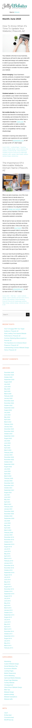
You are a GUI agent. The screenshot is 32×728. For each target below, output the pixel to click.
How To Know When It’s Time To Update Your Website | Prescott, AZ (14, 28)
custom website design (8, 149)
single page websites (21, 301)
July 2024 (7, 412)
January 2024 (8, 427)
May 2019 (7, 554)
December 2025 (9, 372)
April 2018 (7, 584)
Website (17, 12)
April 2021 (7, 502)
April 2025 (7, 391)
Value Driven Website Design (13, 687)
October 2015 (8, 612)
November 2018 (9, 568)
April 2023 (7, 448)
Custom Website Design (11, 664)
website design (6, 156)
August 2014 (8, 638)
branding (23, 147)
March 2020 (7, 530)
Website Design (9, 692)
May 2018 (7, 582)
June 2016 (7, 601)
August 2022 (8, 467)
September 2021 (9, 490)
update (14, 154)
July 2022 (7, 469)
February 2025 (8, 396)
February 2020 (8, 532)
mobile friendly (12, 150)
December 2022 (9, 457)
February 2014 (8, 648)
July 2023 (7, 441)
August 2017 (8, 587)
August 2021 (8, 492)
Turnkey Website (9, 683)
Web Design (19, 154)
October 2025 (8, 377)
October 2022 (8, 462)
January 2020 (8, 535)
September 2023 (9, 436)
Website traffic (8, 699)
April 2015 (7, 627)
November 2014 (9, 631)
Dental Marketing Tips (10, 666)
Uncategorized (8, 685)
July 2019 (7, 549)
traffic (9, 154)
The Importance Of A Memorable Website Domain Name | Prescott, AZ (15, 167)
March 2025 (7, 394)
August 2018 (8, 575)
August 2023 (8, 438)
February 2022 (8, 478)
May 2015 (7, 624)
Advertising (7, 661)
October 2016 (8, 591)
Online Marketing (21, 150)
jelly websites (11, 299)
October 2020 (8, 516)
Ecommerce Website (10, 668)
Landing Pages (15, 147)
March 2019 (7, 558)
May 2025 (7, 389)
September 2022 (9, 464)
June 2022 (7, 471)
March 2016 (7, 608)
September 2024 (9, 408)
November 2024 (9, 403)
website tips (14, 156)
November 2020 (9, 514)
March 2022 (7, 476)
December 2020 (9, 511)
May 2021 (7, 499)
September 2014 (9, 636)
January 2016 (8, 610)
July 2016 (7, 598)
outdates (5, 152)
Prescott (10, 152)
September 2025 (9, 379)
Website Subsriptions (10, 697)
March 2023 (7, 450)
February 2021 (8, 507)
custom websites (20, 149)
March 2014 (7, 645)
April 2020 (7, 528)
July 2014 (7, 641)
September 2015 (9, 615)
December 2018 (9, 565)
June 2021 (7, 497)
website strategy (9, 694)
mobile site (20, 122)
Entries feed (7, 715)
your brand (18, 228)
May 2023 (7, 445)
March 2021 (7, 504)
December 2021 (9, 483)
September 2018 (9, 572)
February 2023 (8, 452)
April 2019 (7, 556)
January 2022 (8, 481)
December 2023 (9, 429)
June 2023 (7, 443)
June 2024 (7, 415)
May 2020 (7, 525)
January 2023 (8, 455)
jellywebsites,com (18, 140)
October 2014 (8, 634)
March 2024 (7, 422)
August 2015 (8, 617)
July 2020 (7, 521)
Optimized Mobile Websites (12, 678)
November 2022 (9, 459)
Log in (6, 713)
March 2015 (7, 629)
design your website (14, 209)
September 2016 (9, 594)
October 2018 (8, 570)
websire (26, 154)
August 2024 (8, 410)
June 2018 (7, 579)
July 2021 (7, 495)
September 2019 (9, 544)
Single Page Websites (11, 680)
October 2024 (8, 405)
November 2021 (9, 485)
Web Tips (13, 296)
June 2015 (7, 622)
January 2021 (8, 509)
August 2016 (8, 596)
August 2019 (8, 547)
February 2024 (8, 424)
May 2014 (7, 643)
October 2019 (8, 542)
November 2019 (9, 539)
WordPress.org (8, 720)
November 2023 (9, 431)
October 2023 (8, 434)
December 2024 (9, 401)
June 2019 (7, 551)
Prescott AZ (16, 152)
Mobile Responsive (10, 673)
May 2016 (7, 603)
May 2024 (7, 417)
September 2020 (9, 518)
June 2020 (7, 523)
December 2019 (9, 537)
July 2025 (7, 384)
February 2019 (8, 561)
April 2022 (7, 474)
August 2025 (8, 382)
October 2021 (8, 488)
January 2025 (8, 398)
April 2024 (7, 419)
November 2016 (9, 589)
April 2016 (7, 605)
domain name (20, 297)
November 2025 (9, 375)
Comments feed (9, 717)
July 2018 (7, 577)
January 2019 (8, 563)
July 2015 (7, 619)
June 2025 (7, 386)
